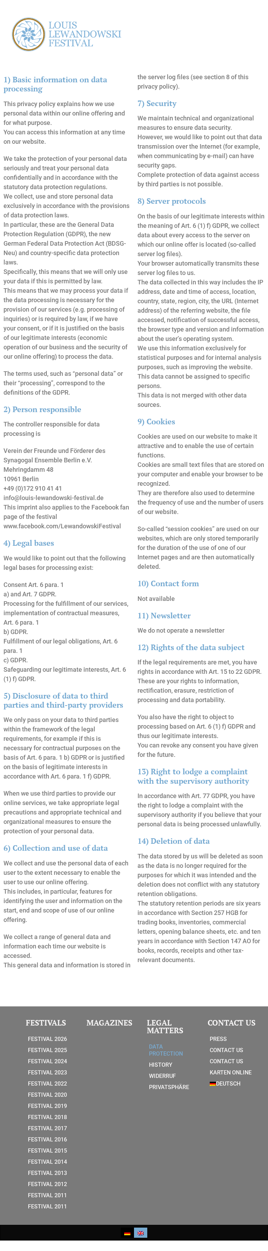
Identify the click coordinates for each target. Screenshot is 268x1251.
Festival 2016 (47, 1139)
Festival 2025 (47, 1050)
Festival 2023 (47, 1072)
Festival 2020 (47, 1095)
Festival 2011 (47, 1195)
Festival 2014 (47, 1162)
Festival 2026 (47, 1039)
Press (218, 1039)
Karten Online (231, 1072)
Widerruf (162, 1076)
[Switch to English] (140, 1233)
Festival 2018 (47, 1117)
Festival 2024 (47, 1061)
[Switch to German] (127, 1233)
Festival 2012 (47, 1184)
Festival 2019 (47, 1106)
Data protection (166, 1050)
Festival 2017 (47, 1128)
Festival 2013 (47, 1173)
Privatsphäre (169, 1087)
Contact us (226, 1050)
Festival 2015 (47, 1150)
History (160, 1065)
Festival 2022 (47, 1083)
